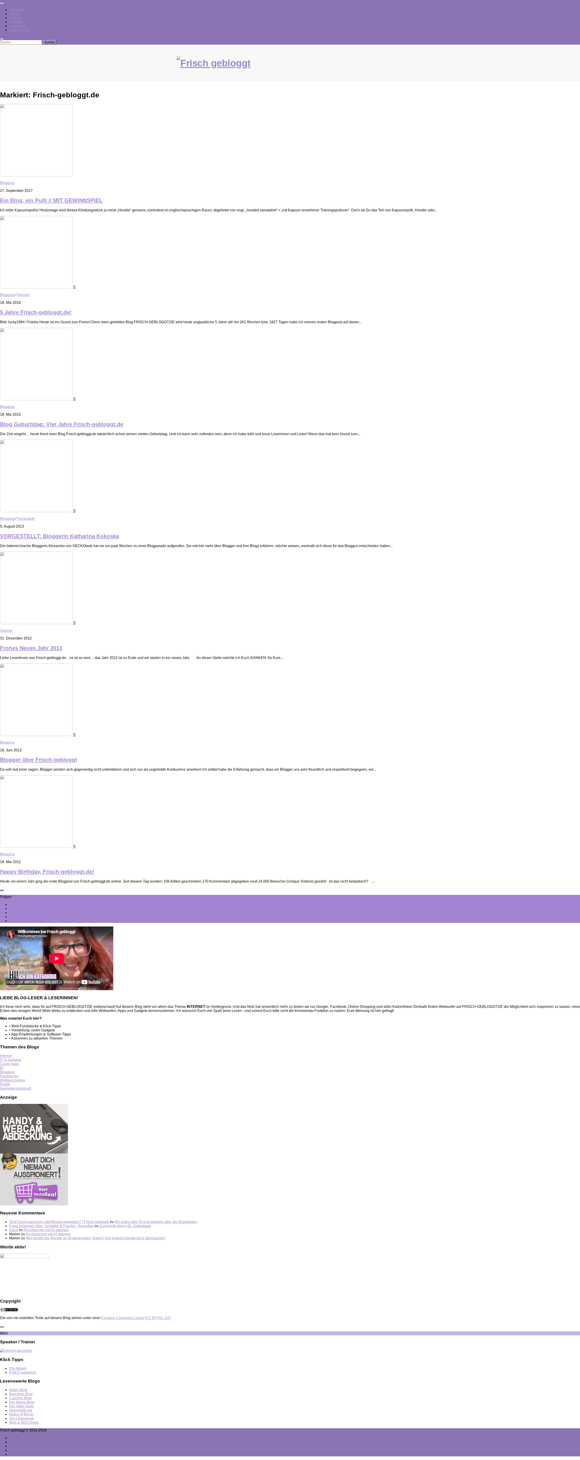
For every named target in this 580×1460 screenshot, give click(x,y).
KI (1, 1068)
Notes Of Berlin (21, 1414)
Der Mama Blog (21, 1402)
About (14, 14)
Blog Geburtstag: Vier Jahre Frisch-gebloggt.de (61, 424)
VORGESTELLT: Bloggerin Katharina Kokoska (59, 536)
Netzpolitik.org (20, 1410)
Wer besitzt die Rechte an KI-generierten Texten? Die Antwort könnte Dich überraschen (95, 1238)
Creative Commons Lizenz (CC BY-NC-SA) (136, 1318)
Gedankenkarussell (15, 1088)
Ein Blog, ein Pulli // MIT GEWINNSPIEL (51, 200)
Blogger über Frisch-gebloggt (38, 760)
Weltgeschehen (12, 1080)
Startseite (16, 10)
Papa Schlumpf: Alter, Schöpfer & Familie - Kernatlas (51, 1226)
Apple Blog (18, 1390)
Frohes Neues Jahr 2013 (31, 648)
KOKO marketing (22, 1372)
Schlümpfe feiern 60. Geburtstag (125, 1226)
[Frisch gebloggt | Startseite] (290, 67)
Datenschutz (19, 30)
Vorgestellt (25, 519)
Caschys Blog (20, 1398)
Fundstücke (9, 1076)
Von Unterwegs (21, 1418)
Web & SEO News (24, 1422)
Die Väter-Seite (21, 1406)
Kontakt (15, 22)
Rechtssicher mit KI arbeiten (46, 1230)
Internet (23, 295)
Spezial (6, 630)
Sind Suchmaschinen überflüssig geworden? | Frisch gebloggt (59, 1222)
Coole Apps (9, 1064)
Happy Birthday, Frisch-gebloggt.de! (47, 872)
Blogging (7, 183)
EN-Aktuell (18, 1368)
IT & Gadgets (10, 1060)
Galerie (15, 18)
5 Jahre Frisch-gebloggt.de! (36, 312)
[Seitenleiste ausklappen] (2, 890)
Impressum (18, 26)
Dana (13, 1230)
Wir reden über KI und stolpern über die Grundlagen (155, 1222)
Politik (5, 1084)
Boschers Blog (21, 1394)
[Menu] (2, 3)
